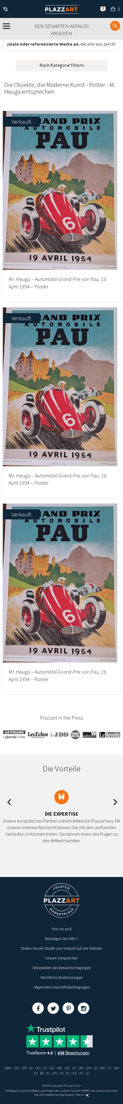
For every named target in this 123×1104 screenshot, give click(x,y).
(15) (16, 1068)
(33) (38, 1068)
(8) (42, 1073)
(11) (74, 1073)
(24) (89, 1068)
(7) (45, 1068)
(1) (109, 1068)
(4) (61, 1073)
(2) (74, 1068)
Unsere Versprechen (61, 958)
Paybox (69, 1095)
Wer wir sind (62, 928)
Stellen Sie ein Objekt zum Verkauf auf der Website (61, 948)
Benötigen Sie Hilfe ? (61, 938)
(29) (24, 1068)
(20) (54, 1073)
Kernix (80, 1095)
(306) (8, 1068)
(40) (59, 1068)
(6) (31, 1068)
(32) (52, 1068)
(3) (36, 1073)
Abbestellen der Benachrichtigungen (61, 967)
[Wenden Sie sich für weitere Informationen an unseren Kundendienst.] (6, 9)
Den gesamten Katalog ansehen (61, 30)
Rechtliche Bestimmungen (62, 977)
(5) (81, 1073)
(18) (116, 1068)
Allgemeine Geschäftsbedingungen (61, 987)
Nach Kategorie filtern (61, 65)
